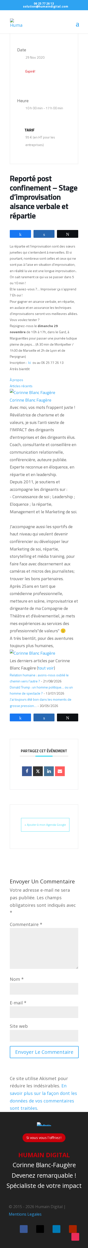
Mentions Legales (25, 1214)
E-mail (18, 1003)
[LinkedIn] (49, 771)
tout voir (46, 668)
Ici (30, 362)
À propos (16, 379)
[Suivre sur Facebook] (24, 1229)
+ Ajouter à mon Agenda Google (45, 824)
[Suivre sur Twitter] (40, 1229)
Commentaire (26, 924)
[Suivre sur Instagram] (75, 1237)
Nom (17, 979)
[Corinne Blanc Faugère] (32, 392)
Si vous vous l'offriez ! (44, 1137)
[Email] (60, 771)
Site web (19, 1026)
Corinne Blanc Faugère (30, 400)
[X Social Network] (38, 771)
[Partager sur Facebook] (27, 771)
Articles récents (21, 385)
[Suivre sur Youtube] (73, 1229)
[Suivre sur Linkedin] (56, 1229)
